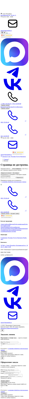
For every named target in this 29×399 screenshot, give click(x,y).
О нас (6, 107)
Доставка (10, 107)
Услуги (15, 107)
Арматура (3, 224)
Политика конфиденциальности (9, 328)
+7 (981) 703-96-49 (6, 103)
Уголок (13, 227)
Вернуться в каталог (6, 173)
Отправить (3, 351)
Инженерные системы (10, 231)
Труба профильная (19, 224)
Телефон (3, 343)
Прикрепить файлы (6, 378)
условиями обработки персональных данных (14, 181)
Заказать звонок (5, 105)
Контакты (20, 107)
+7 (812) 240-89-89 (16, 103)
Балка (7, 224)
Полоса (13, 228)
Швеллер (11, 224)
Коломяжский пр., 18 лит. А (8, 15)
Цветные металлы (8, 230)
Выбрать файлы (5, 380)
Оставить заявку (15, 213)
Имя (2, 342)
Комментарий (4, 376)
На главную (16, 173)
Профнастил (7, 227)
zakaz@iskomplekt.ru (6, 30)
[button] (2, 330)
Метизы (17, 228)
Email (2, 373)
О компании (4, 237)
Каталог (3, 107)
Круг (10, 228)
